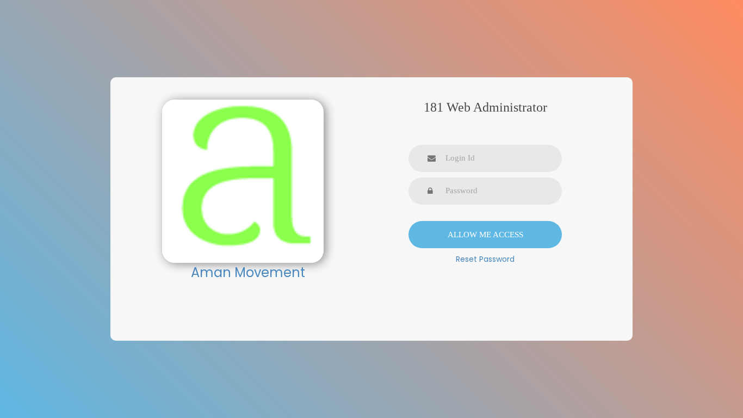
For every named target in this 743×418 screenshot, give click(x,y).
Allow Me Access (485, 234)
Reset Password (485, 259)
